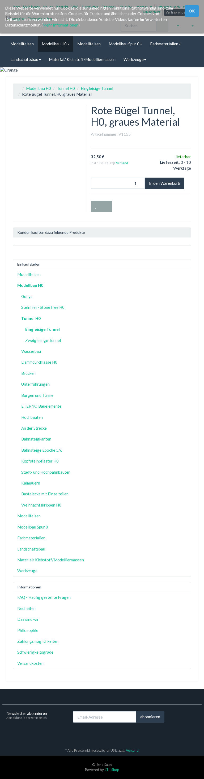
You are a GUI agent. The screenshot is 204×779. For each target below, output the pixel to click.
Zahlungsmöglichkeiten (37, 641)
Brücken (28, 373)
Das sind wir (28, 619)
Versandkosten (30, 663)
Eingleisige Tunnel (97, 88)
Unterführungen (35, 384)
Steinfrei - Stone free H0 (43, 307)
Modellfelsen (22, 43)
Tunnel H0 (66, 88)
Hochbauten (32, 417)
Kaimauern (30, 483)
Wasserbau (31, 351)
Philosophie (27, 630)
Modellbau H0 (54, 43)
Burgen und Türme (37, 395)
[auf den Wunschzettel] (96, 206)
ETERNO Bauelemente (41, 406)
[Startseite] (18, 88)
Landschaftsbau (24, 59)
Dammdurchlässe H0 (39, 362)
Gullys (26, 296)
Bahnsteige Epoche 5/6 (41, 450)
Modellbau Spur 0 (124, 43)
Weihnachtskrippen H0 (41, 505)
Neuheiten (26, 608)
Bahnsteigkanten (36, 439)
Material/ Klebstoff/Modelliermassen (82, 59)
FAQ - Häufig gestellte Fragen (44, 597)
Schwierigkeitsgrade (35, 652)
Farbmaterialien (164, 43)
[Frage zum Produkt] (106, 206)
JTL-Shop (112, 770)
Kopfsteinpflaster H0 (40, 461)
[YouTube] (195, 734)
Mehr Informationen (60, 25)
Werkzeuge (134, 59)
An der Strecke (34, 428)
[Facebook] (187, 734)
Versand (122, 163)
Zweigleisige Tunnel (43, 340)
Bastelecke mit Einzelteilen (45, 493)
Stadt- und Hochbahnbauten (45, 472)
